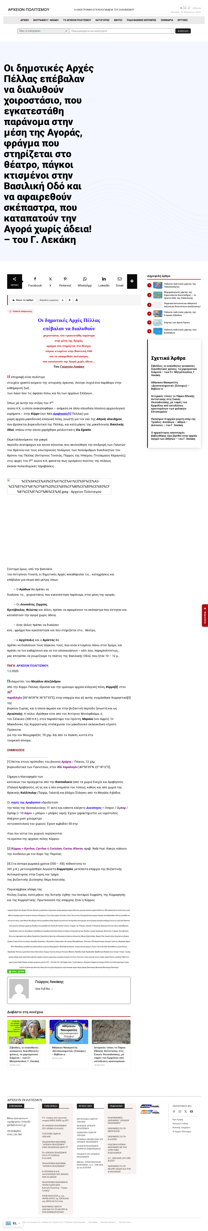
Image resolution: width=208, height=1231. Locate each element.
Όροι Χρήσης (178, 1119)
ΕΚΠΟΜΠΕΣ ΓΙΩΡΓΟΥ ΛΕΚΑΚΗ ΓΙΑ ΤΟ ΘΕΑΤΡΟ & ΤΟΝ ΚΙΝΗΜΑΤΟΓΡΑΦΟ (55, 1209)
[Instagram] (180, 1112)
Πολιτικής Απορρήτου (181, 1127)
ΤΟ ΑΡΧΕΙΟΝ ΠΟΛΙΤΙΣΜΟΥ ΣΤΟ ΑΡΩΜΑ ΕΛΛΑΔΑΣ (54, 1127)
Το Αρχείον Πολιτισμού (182, 1131)
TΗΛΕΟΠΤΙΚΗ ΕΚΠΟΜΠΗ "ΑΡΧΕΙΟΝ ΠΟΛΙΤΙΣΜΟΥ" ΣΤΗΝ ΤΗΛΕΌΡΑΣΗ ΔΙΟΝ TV (55, 1144)
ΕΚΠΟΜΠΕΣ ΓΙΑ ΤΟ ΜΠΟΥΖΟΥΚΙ (117, 1129)
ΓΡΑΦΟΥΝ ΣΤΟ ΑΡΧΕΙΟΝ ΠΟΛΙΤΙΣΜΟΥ (88, 1155)
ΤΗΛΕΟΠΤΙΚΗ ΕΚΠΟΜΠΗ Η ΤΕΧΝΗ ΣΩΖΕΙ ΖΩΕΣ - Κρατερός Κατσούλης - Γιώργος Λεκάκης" (55, 1186)
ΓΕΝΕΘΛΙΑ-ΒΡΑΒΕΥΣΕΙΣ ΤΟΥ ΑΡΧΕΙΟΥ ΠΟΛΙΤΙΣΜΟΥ (90, 1140)
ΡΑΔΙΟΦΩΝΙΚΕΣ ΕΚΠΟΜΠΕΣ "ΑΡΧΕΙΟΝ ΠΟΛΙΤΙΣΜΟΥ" (118, 1120)
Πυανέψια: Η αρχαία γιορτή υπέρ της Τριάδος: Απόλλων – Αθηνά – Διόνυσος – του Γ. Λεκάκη (173, 422)
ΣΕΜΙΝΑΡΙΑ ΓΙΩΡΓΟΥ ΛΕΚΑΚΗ (87, 1133)
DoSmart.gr (46, 1222)
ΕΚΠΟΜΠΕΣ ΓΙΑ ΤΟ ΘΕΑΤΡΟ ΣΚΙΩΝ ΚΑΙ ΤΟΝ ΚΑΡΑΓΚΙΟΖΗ (119, 1169)
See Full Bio (42, 988)
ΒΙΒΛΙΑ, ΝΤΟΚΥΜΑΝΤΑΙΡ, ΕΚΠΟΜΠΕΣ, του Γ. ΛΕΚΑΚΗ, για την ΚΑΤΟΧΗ (90, 1164)
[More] (132, 281)
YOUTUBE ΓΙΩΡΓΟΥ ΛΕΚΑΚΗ (51, 1135)
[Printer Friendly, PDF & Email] (16, 973)
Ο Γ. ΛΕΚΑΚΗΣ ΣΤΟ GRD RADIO (119, 1159)
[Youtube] (191, 1112)
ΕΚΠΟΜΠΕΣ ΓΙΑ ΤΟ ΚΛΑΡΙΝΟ (117, 1138)
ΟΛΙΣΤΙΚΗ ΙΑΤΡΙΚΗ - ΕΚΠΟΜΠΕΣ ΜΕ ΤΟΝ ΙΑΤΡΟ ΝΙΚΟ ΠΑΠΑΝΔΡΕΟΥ (117, 1148)
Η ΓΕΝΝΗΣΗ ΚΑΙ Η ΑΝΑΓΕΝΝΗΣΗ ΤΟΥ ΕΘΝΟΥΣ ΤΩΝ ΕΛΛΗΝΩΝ (55, 1174)
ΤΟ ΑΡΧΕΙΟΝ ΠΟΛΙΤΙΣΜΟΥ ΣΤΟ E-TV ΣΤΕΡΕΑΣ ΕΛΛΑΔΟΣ (54, 1155)
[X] (185, 1112)
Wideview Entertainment (75, 1222)
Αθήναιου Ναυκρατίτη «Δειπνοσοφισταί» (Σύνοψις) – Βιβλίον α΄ (170, 385)
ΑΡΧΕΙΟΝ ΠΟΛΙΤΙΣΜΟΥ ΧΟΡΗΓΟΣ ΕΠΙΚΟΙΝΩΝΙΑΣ (89, 1147)
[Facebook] (174, 1112)
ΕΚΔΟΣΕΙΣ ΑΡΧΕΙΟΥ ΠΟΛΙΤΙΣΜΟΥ (86, 1127)
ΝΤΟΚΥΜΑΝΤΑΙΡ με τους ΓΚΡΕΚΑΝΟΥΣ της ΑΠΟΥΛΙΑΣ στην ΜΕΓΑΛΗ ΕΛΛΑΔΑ (55, 1198)
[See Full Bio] (52, 989)
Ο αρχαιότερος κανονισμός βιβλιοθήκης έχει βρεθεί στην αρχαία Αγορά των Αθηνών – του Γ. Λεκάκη (174, 435)
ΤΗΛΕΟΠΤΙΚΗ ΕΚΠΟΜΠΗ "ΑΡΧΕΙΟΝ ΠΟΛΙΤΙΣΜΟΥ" (54, 1164)
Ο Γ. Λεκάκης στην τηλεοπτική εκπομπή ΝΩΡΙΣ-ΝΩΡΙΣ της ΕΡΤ (55, 1119)
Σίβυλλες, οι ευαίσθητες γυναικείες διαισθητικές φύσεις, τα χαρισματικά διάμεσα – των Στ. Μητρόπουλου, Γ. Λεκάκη (174, 370)
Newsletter (205, 615)
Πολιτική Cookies (180, 1123)
